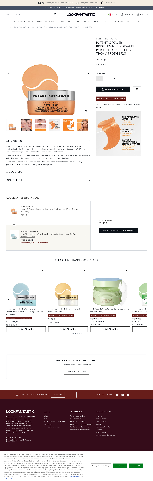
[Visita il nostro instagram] (122, 395)
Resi (45, 419)
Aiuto (46, 416)
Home (9, 27)
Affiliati (98, 424)
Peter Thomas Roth (21, 27)
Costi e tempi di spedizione (54, 421)
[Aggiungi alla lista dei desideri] (137, 89)
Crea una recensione (76, 372)
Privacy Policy (75, 476)
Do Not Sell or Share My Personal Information (18, 441)
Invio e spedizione (77, 419)
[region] (76, 466)
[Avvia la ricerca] (55, 14)
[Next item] (145, 300)
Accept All (136, 466)
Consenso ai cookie (13, 437)
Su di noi (99, 416)
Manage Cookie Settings (101, 466)
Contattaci (48, 424)
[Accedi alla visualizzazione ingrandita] (86, 111)
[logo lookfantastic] (81, 14)
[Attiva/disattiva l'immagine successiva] (89, 74)
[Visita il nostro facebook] (117, 395)
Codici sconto (101, 421)
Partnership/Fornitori (103, 427)
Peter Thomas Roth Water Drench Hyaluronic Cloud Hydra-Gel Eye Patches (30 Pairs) (24, 311)
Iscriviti (58, 395)
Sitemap (99, 430)
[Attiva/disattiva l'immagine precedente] (8, 74)
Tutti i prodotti (101, 432)
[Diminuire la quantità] (99, 78)
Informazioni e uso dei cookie (81, 424)
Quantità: (101, 73)
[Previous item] (8, 300)
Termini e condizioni (77, 416)
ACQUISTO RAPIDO (26, 329)
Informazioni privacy (77, 421)
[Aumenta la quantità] (114, 78)
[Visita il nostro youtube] (128, 395)
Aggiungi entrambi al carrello (119, 230)
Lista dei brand (101, 419)
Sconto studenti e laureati (105, 435)
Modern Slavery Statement (80, 430)
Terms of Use (8, 479)
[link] (127, 14)
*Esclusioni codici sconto (79, 427)
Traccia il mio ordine (52, 427)
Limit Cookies (120, 466)
